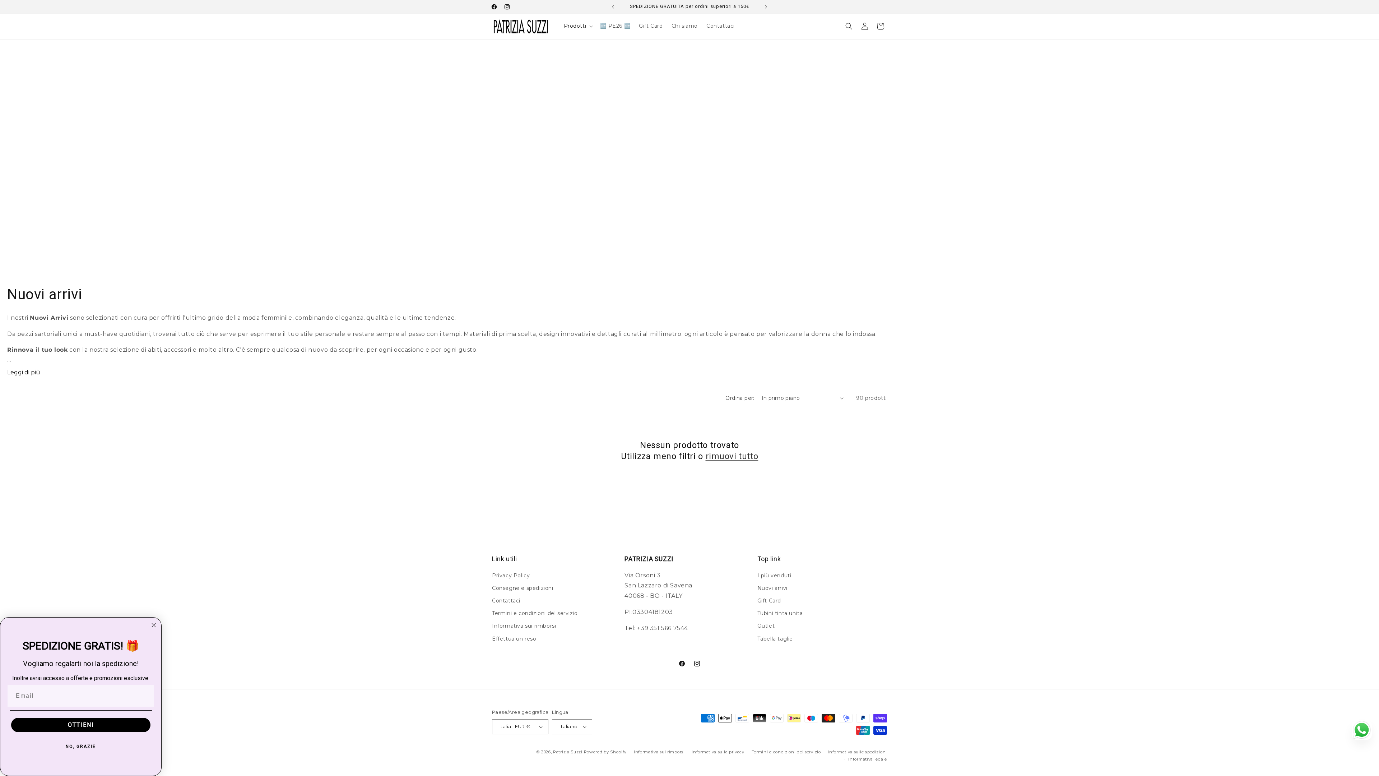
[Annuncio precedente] (613, 7)
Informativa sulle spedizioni (857, 751)
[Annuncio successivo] (766, 7)
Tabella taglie (775, 639)
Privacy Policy (511, 575)
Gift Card (769, 600)
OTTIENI (81, 724)
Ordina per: (739, 398)
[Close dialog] (153, 625)
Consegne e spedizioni (522, 588)
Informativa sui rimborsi (524, 626)
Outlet (766, 626)
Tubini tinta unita (780, 613)
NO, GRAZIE (81, 746)
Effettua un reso (514, 639)
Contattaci (506, 600)
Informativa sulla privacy (718, 751)
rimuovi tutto (732, 456)
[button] (578, 25)
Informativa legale (867, 759)
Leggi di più (23, 372)
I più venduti (774, 575)
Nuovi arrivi (772, 588)
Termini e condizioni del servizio (535, 613)
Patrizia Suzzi (567, 751)
